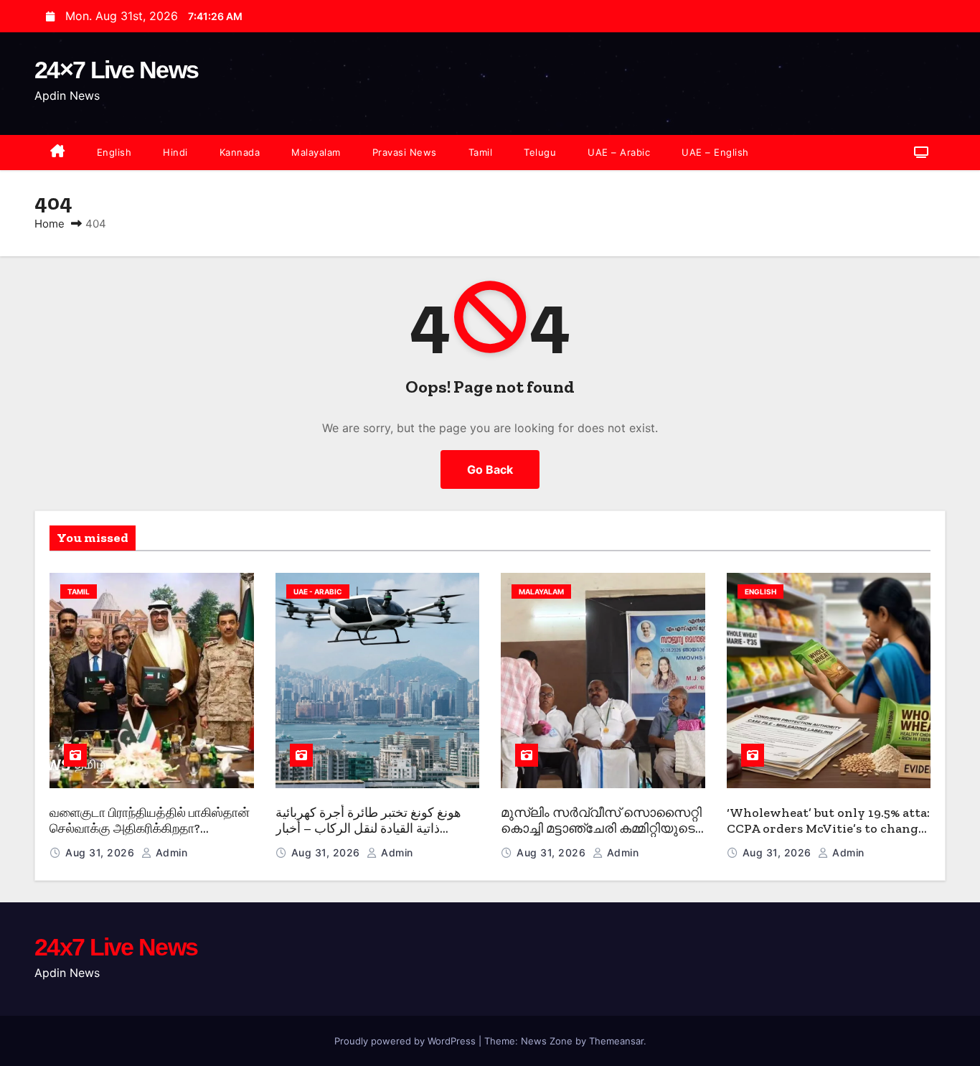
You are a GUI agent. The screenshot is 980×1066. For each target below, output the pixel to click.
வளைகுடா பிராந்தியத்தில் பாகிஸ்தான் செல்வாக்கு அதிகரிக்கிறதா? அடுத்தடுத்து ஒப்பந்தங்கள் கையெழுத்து (150, 837)
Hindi (175, 152)
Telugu (540, 152)
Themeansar (616, 1041)
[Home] (57, 152)
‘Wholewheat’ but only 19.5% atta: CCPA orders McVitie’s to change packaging (828, 829)
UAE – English (715, 152)
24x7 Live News (115, 946)
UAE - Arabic (317, 591)
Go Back (490, 469)
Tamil (480, 152)
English (114, 152)
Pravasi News (404, 152)
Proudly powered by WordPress (406, 1041)
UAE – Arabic (619, 152)
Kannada (240, 152)
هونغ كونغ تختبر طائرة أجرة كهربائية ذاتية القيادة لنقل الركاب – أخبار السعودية (368, 829)
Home (49, 223)
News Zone (547, 1041)
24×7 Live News (116, 69)
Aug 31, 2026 (101, 852)
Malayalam (316, 152)
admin (169, 852)
